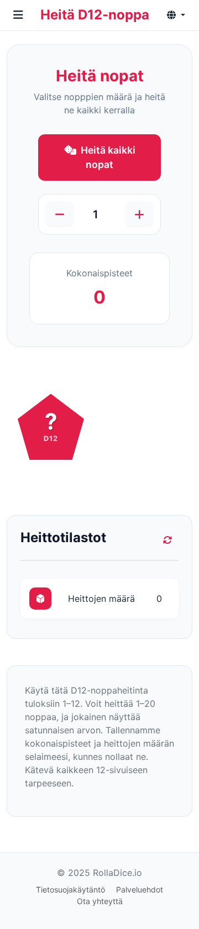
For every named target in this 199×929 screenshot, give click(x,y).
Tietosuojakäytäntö (70, 889)
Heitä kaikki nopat (108, 157)
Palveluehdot (139, 889)
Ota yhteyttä (100, 901)
